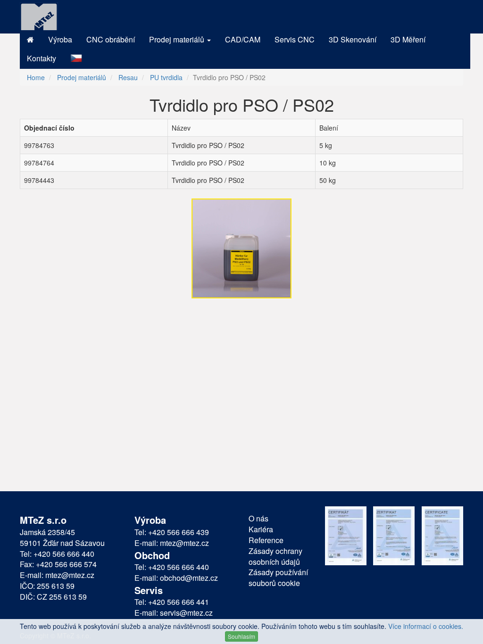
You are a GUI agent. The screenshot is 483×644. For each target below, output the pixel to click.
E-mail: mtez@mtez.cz (57, 575)
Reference (266, 540)
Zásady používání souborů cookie (278, 577)
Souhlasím (241, 636)
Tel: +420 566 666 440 (57, 554)
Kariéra (261, 529)
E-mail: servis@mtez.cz (173, 613)
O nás (258, 518)
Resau (128, 77)
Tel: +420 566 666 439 (171, 532)
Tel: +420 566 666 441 (171, 602)
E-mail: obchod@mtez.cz (176, 578)
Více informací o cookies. (425, 626)
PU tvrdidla (166, 77)
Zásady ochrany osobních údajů (275, 556)
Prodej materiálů (81, 77)
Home (36, 77)
